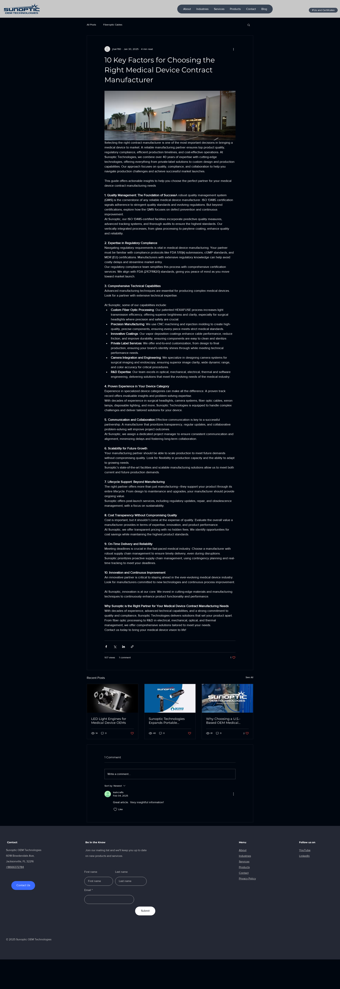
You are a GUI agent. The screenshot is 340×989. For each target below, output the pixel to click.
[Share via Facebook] (106, 646)
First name (90, 871)
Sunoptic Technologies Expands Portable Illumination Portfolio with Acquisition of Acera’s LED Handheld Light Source (170, 721)
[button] (248, 24)
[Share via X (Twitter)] (115, 646)
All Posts (91, 24)
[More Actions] (233, 794)
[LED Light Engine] (112, 698)
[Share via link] (132, 646)
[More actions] (233, 49)
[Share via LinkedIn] (123, 646)
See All (249, 677)
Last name (121, 871)
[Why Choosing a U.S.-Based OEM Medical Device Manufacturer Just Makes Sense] (227, 698)
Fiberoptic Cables (112, 24)
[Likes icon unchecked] (115, 809)
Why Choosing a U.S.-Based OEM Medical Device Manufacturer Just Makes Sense (226, 721)
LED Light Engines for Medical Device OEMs (108, 721)
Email (87, 890)
